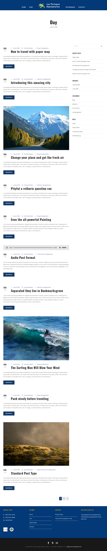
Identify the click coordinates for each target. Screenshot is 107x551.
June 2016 (75, 89)
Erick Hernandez (28, 48)
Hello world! (75, 57)
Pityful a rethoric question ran (31, 188)
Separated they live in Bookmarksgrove (37, 290)
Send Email (8, 520)
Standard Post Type (24, 473)
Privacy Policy (59, 514)
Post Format (40, 254)
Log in (74, 123)
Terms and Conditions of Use (63, 518)
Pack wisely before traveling (30, 398)
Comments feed (77, 131)
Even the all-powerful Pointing (31, 219)
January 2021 (76, 85)
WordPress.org (76, 136)
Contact (81, 7)
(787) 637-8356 (10, 517)
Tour (31, 7)
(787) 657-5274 (10, 515)
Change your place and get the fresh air (37, 157)
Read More (9, 66)
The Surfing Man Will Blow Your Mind (35, 367)
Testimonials (70, 7)
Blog (38, 48)
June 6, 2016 (16, 48)
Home (24, 7)
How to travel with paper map (30, 51)
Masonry (39, 79)
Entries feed (75, 127)
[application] (36, 248)
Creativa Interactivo (74, 547)
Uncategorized (44, 48)
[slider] (64, 248)
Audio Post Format (23, 257)
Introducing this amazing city (30, 82)
